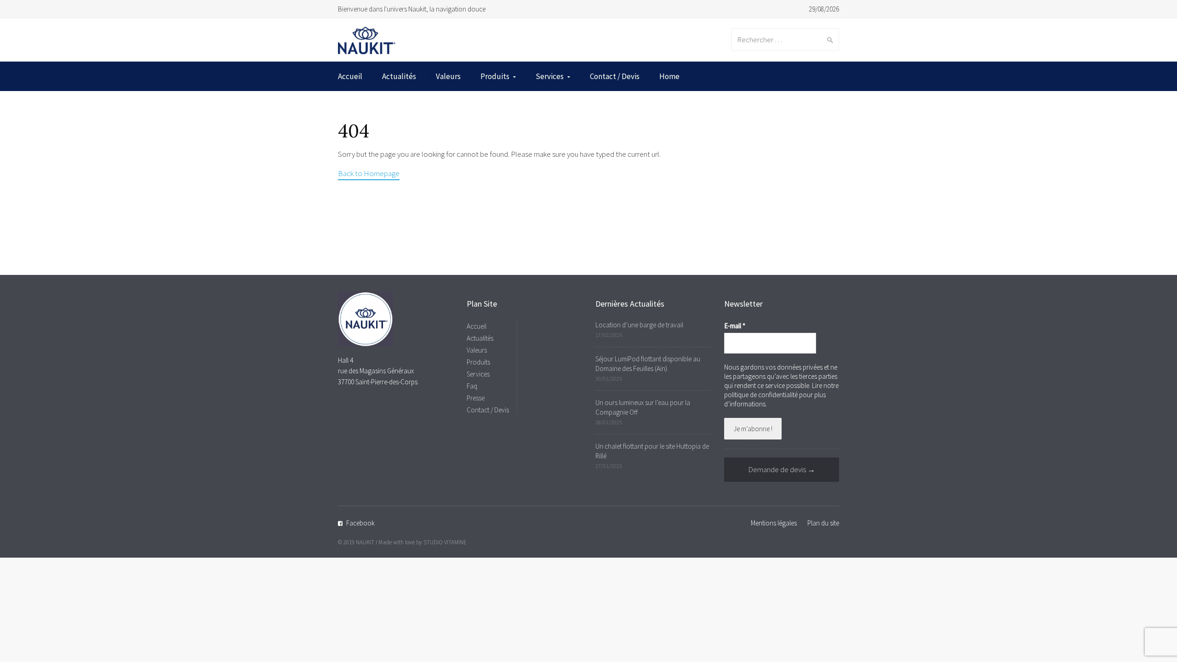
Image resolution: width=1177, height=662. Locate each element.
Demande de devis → (781, 469)
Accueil (350, 76)
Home (669, 76)
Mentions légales (774, 523)
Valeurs (448, 76)
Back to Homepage (369, 173)
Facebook (360, 523)
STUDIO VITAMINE (445, 542)
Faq (472, 386)
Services (550, 76)
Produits (494, 76)
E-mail (734, 325)
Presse (476, 398)
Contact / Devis (615, 76)
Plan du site (823, 523)
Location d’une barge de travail (639, 324)
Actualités (399, 76)
